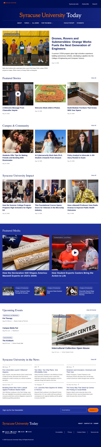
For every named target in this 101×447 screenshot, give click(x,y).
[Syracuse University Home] (50, 15)
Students (80, 23)
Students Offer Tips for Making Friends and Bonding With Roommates (15, 157)
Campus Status (81, 432)
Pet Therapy (7, 318)
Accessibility (59, 432)
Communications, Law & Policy (62, 237)
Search (94, 4)
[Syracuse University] (14, 4)
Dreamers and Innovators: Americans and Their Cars (81, 371)
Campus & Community (11, 237)
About (19, 23)
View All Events (91, 310)
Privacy (70, 432)
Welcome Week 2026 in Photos (47, 108)
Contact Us (88, 423)
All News (35, 23)
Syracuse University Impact (11, 34)
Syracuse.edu (74, 4)
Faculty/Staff (69, 23)
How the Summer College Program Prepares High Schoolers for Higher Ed (17, 207)
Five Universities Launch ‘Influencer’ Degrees (15, 371)
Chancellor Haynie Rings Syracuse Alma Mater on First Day (86, 292)
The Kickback (8, 341)
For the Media (46, 23)
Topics (26, 23)
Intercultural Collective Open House (71, 348)
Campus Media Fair (10, 328)
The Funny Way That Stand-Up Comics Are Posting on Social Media (80, 389)
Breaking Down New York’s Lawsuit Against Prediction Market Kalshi (15, 389)
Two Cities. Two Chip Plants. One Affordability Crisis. (46, 371)
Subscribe (85, 4)
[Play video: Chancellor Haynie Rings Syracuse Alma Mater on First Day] (72, 291)
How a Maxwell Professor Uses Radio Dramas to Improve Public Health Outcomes (82, 207)
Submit (92, 410)
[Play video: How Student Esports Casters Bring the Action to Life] (75, 252)
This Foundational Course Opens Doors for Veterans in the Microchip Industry (49, 207)
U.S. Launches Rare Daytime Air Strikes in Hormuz (48, 389)
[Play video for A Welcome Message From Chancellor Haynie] (18, 93)
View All (93, 78)
